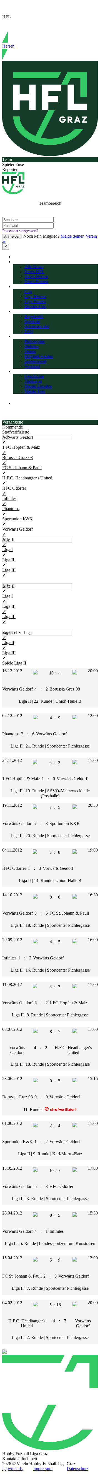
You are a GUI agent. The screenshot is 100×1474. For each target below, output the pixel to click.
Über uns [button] (21, 336)
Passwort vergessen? (20, 231)
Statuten (31, 346)
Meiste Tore (34, 391)
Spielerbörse (13, 164)
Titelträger (33, 381)
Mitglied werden (38, 356)
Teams (30, 351)
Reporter (10, 169)
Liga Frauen (35, 301)
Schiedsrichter (36, 326)
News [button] (18, 261)
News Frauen (36, 281)
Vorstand (32, 366)
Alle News (33, 266)
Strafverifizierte (15, 432)
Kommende (12, 427)
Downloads (12, 1468)
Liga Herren (35, 296)
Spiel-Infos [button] (22, 311)
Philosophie (34, 341)
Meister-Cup (35, 306)
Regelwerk (34, 316)
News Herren (36, 276)
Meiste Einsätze (38, 386)
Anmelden (12, 236)
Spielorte (32, 321)
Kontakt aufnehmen (19, 1458)
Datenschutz (77, 1468)
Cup (28, 291)
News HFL (34, 271)
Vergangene (12, 422)
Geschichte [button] (23, 371)
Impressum (42, 1468)
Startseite (21, 256)
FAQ (28, 331)
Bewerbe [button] (21, 286)
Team (7, 159)
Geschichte (34, 376)
